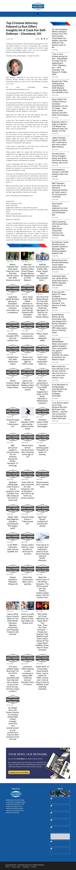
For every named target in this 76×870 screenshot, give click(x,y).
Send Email (14, 205)
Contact (33, 867)
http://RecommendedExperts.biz (22, 195)
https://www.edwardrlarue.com (19, 89)
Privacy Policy (16, 867)
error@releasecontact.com (23, 231)
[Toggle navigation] (37, 14)
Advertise (26, 867)
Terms (7, 867)
